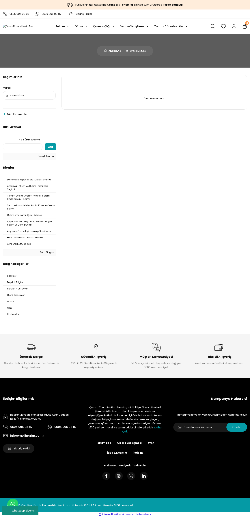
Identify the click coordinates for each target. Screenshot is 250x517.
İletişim (138, 453)
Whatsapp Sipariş (23, 510)
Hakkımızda (103, 443)
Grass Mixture (138, 51)
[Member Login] (234, 26)
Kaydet (237, 427)
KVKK (151, 443)
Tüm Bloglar (47, 252)
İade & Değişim (117, 453)
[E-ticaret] (124, 514)
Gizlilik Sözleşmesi (129, 443)
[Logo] (19, 26)
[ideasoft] (105, 514)
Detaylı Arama (45, 156)
